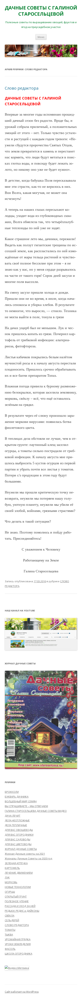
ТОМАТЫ (10, 930)
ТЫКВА (9, 934)
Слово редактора (21, 88)
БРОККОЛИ (12, 792)
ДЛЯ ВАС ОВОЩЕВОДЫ (19, 830)
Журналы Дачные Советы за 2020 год (28, 858)
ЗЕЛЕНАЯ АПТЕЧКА (16, 863)
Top (78, 995)
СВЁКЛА (9, 915)
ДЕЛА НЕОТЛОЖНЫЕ (17, 820)
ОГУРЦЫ (10, 892)
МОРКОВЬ (11, 882)
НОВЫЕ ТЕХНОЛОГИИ (18, 887)
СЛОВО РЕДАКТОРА (17, 925)
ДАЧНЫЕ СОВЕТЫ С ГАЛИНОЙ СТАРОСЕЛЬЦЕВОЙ (41, 11)
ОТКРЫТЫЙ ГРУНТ (16, 896)
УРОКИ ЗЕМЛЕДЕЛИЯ (18, 944)
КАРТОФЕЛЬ (12, 868)
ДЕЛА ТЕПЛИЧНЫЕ (16, 825)
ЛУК (7, 877)
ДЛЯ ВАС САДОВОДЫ (17, 839)
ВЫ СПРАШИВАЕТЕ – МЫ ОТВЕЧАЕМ (26, 806)
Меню (41, 36)
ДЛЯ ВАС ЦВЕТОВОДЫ (18, 844)
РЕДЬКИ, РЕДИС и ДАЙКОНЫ (22, 911)
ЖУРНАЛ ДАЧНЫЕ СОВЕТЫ (21, 849)
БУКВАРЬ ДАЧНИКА (16, 796)
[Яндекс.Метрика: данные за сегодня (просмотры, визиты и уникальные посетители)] (17, 967)
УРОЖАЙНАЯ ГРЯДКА (17, 939)
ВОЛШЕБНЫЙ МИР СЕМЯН (21, 801)
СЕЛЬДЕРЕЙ (12, 920)
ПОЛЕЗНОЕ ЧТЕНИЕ (17, 901)
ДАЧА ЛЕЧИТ (12, 815)
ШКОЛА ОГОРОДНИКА (18, 953)
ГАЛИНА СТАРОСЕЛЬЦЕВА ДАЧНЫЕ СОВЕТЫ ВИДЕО (36, 811)
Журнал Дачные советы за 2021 (25, 853)
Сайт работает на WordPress (22, 991)
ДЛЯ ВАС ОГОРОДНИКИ (19, 834)
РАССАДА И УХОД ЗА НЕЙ (20, 906)
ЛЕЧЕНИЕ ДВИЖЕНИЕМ (19, 872)
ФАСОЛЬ (10, 949)
